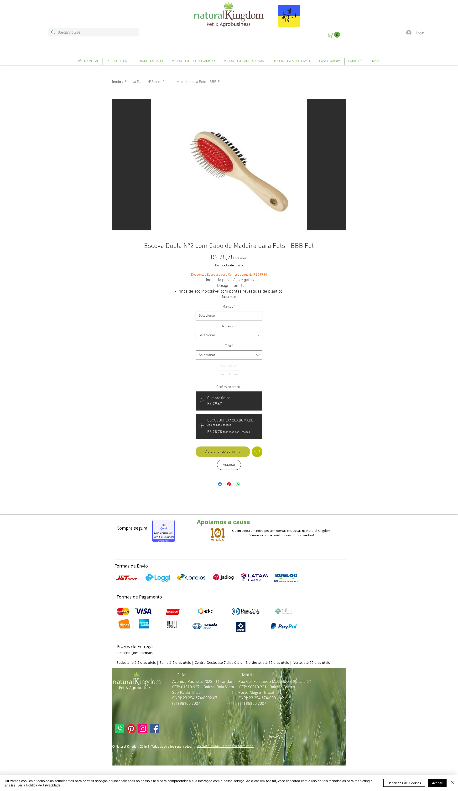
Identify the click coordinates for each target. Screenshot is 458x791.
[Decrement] (222, 374)
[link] (334, 35)
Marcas (229, 307)
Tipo (229, 346)
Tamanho (229, 327)
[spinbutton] (229, 374)
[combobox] (229, 315)
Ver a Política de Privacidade (39, 785)
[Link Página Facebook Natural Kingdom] (154, 728)
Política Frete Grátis (229, 266)
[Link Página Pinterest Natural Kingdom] (131, 728)
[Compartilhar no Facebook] (220, 484)
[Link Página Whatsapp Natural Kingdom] (119, 728)
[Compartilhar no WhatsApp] (238, 484)
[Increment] (236, 374)
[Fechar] (452, 783)
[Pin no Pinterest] (229, 484)
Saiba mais (229, 297)
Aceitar (437, 783)
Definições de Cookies (404, 783)
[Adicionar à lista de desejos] (257, 451)
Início (116, 82)
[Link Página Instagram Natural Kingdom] (142, 728)
